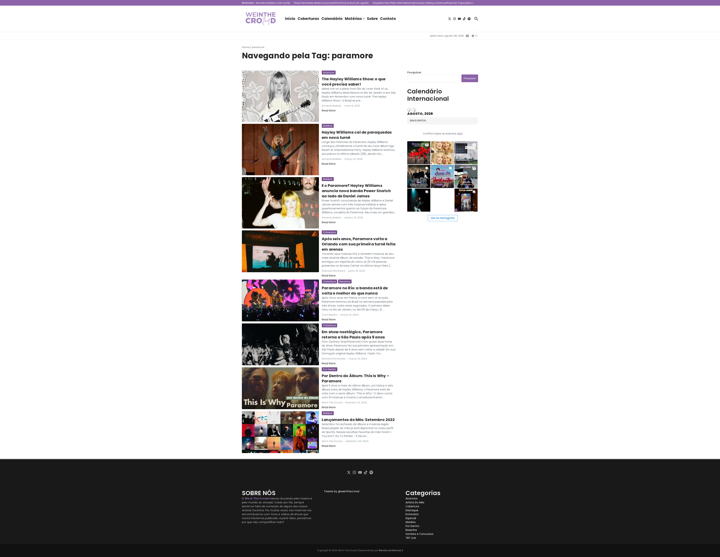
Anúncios (328, 72)
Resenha (344, 281)
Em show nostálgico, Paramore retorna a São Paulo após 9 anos (353, 334)
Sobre (372, 18)
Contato (388, 18)
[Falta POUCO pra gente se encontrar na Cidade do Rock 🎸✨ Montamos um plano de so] (442, 176)
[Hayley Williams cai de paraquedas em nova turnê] (280, 149)
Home (245, 47)
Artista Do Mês (415, 502)
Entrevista (412, 514)
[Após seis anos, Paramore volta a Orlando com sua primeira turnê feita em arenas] (280, 251)
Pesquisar (414, 72)
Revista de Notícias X (391, 550)
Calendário (332, 18)
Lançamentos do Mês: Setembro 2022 (358, 419)
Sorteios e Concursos (419, 534)
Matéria (327, 126)
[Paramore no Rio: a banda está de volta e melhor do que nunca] (280, 300)
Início (290, 18)
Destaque (412, 510)
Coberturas (308, 18)
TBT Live (411, 538)
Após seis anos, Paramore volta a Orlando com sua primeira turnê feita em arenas (358, 244)
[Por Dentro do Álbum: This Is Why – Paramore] (280, 388)
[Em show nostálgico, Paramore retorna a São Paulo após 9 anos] (280, 344)
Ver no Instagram (443, 218)
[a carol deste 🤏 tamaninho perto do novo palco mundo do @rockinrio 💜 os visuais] (466, 176)
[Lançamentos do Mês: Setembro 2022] (280, 432)
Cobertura (329, 232)
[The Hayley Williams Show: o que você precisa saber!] (280, 96)
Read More (329, 110)
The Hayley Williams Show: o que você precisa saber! (354, 81)
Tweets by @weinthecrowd (341, 491)
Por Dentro (329, 369)
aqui (460, 133)
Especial (411, 518)
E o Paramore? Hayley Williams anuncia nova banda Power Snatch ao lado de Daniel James (356, 191)
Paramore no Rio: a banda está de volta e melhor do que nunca (355, 290)
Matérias (353, 18)
